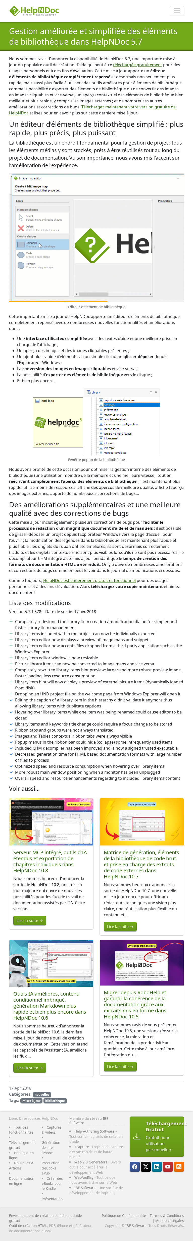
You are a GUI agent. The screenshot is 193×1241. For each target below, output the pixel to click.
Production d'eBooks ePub (50, 1167)
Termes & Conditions (167, 1215)
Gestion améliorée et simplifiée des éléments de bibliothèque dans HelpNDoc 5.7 (93, 36)
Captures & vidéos (52, 1130)
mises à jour (31, 1101)
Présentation (52, 1198)
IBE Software (84, 1187)
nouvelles (42, 1094)
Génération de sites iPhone (51, 1147)
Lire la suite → (30, 920)
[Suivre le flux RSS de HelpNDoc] (179, 1167)
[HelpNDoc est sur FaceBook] (135, 1167)
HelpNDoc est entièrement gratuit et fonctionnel (89, 580)
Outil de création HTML (28, 1225)
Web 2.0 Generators (90, 1162)
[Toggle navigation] (177, 11)
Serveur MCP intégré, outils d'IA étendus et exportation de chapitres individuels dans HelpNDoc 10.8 (50, 861)
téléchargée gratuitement (137, 65)
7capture (81, 1146)
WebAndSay (83, 1177)
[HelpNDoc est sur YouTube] (168, 1167)
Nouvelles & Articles (21, 1165)
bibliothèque (55, 1101)
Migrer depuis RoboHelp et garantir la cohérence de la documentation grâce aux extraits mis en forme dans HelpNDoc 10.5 (135, 1004)
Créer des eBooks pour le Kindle (52, 1183)
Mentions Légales (169, 1220)
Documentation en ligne (21, 1181)
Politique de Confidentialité (124, 1215)
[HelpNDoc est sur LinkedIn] (157, 1167)
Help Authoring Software (94, 1131)
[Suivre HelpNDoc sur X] (146, 1167)
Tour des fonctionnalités (21, 1130)
